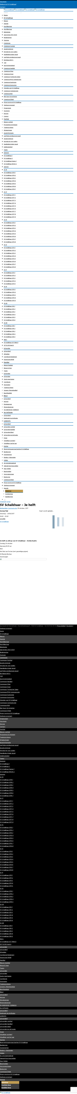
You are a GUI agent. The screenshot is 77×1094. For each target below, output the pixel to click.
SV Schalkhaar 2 (8, 158)
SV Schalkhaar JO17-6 (10, 209)
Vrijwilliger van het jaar (10, 443)
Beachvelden (7, 472)
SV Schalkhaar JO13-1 (9, 248)
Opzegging (7, 385)
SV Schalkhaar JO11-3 (9, 278)
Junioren (6, 167)
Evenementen (8, 455)
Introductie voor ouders (10, 52)
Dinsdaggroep (8, 404)
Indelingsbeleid (8, 147)
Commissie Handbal (9, 68)
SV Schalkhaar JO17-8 (10, 214)
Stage (5, 438)
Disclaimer (69, 626)
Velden (6, 460)
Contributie (7, 382)
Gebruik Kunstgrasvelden (11, 466)
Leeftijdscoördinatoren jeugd (12, 57)
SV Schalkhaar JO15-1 (9, 223)
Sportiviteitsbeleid (9, 66)
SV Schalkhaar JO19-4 (10, 181)
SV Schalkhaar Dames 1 (10, 161)
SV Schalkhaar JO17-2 (10, 198)
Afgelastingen (8, 130)
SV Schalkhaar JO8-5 (9, 337)
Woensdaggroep (8, 407)
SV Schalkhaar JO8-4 (9, 334)
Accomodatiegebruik (10, 463)
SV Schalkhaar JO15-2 (10, 225)
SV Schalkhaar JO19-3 (10, 178)
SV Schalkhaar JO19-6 (10, 186)
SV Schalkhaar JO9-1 (9, 306)
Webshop (8, 491)
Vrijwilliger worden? (9, 441)
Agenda (6, 24)
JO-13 (5, 245)
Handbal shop (9, 497)
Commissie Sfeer (8, 71)
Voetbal (6, 119)
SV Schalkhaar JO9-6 (9, 320)
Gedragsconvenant (9, 105)
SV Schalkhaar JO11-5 (9, 284)
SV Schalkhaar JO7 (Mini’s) (11, 343)
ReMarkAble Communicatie (8, 508)
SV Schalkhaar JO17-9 (10, 217)
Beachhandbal (8, 393)
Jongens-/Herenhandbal (10, 390)
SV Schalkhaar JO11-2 (9, 275)
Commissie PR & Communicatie (12, 80)
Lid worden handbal (9, 430)
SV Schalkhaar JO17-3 (10, 200)
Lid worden (7, 348)
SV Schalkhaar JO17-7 (10, 211)
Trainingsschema (8, 128)
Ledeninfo (7, 421)
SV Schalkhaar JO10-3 (10, 295)
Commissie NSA (8, 94)
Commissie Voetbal (9, 46)
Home (6, 15)
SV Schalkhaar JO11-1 (9, 273)
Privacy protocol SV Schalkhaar (12, 102)
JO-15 (5, 220)
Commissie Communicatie (11, 91)
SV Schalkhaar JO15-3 (10, 228)
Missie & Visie (8, 368)
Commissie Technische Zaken (12, 77)
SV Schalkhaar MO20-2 (10, 164)
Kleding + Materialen (10, 457)
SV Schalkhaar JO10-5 (10, 301)
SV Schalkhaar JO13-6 (10, 261)
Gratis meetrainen (9, 379)
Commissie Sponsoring (10, 85)
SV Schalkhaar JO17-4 (10, 203)
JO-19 (5, 170)
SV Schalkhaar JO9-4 (9, 315)
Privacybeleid (61, 626)
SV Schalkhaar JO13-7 (10, 264)
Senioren (6, 153)
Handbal (6, 362)
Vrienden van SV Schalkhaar (11, 88)
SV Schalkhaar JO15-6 (10, 236)
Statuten (6, 40)
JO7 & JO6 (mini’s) (9, 345)
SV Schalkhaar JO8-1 (9, 326)
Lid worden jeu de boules (11, 435)
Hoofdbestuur (8, 26)
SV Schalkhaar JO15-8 (10, 242)
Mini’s (5, 340)
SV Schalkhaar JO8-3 (9, 331)
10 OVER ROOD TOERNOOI (11, 410)
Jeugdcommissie (8, 49)
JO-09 (5, 303)
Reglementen (8, 38)
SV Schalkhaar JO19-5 (10, 184)
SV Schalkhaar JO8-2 (9, 329)
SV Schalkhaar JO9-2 (9, 309)
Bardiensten (7, 452)
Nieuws (6, 21)
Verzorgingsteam (9, 474)
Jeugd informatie (9, 133)
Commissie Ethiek (9, 99)
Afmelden (6, 354)
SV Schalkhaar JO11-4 (10, 281)
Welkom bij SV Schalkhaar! (8, 4)
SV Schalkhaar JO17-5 (10, 206)
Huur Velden (7, 469)
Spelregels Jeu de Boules (11, 418)
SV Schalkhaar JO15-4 (10, 231)
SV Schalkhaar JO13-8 (10, 267)
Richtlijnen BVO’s (8, 60)
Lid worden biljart (9, 432)
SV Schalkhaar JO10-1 (9, 290)
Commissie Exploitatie (10, 82)
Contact (2, 7)
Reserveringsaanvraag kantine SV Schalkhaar (16, 449)
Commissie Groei (8, 74)
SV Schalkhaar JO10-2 (10, 292)
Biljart (6, 396)
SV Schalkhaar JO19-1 (9, 173)
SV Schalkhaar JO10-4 (10, 298)
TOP (5, 63)
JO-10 (5, 287)
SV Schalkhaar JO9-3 (9, 312)
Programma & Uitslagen (10, 125)
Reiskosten (7, 477)
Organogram (7, 108)
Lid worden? (7, 351)
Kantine (6, 446)
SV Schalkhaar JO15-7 (10, 239)
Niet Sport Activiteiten (10, 97)
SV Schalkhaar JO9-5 (9, 317)
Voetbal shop (9, 494)
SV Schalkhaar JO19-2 (10, 175)
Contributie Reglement (10, 357)
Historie (6, 114)
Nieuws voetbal (8, 122)
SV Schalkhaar (8, 18)
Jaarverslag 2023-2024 (10, 35)
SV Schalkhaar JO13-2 (10, 250)
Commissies (7, 43)
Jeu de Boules (8, 412)
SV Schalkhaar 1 (8, 156)
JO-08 (5, 323)
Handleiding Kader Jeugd (11, 55)
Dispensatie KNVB (9, 360)
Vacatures (3, 2)
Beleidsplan (7, 32)
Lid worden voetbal (9, 427)
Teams (6, 150)
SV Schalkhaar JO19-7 (10, 189)
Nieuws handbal (8, 365)
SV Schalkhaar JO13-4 (10, 256)
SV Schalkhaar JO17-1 (9, 195)
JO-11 (5, 270)
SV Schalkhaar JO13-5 (10, 259)
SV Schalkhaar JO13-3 (10, 253)
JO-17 (5, 192)
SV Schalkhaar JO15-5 (10, 234)
